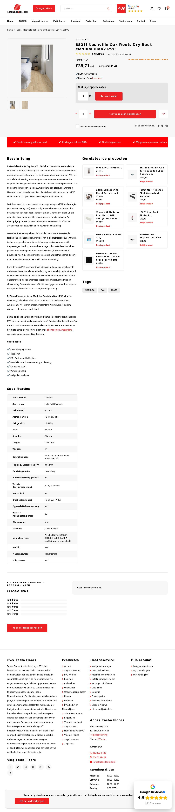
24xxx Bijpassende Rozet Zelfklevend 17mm (107, 193)
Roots (114, 290)
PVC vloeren (59, 21)
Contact (141, 21)
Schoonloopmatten (73, 713)
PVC (103, 290)
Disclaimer (97, 687)
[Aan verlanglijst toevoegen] (163, 114)
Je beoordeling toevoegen (119, 54)
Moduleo (82, 39)
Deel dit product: (145, 126)
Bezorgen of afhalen (102, 683)
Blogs (153, 21)
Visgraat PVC (70, 726)
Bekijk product (103, 175)
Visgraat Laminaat (73, 722)
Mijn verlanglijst (140, 674)
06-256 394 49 (99, 757)
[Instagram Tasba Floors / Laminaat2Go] (26, 767)
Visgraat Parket (71, 735)
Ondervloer (108, 21)
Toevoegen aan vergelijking (93, 126)
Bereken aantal (108, 96)
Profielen (68, 700)
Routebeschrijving (98, 734)
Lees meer (97, 78)
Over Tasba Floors (101, 670)
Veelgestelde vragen (101, 666)
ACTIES (22, 21)
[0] (166, 8)
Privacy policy (98, 696)
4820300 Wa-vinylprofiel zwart (150, 236)
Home (10, 21)
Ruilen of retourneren (102, 700)
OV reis (101, 739)
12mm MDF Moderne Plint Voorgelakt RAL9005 (151, 193)
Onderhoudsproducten (75, 692)
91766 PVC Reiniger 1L (109, 167)
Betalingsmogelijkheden (103, 679)
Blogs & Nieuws (99, 705)
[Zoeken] (108, 8)
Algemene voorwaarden (103, 674)
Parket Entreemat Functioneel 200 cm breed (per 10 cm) (108, 256)
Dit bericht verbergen (32, 801)
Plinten (67, 696)
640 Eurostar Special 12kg (108, 236)
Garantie (96, 692)
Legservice (69, 717)
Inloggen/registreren (143, 666)
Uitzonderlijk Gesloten (102, 709)
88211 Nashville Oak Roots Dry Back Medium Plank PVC (43, 30)
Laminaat (75, 21)
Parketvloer (91, 21)
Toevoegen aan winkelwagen (125, 114)
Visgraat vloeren (40, 21)
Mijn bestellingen (141, 670)
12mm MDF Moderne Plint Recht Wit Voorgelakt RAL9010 (108, 215)
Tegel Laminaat (71, 739)
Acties (67, 666)
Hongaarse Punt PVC (74, 730)
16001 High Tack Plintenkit (149, 214)
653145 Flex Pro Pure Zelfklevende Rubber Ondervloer (152, 170)
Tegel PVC (69, 743)
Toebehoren (125, 21)
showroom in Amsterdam (59, 329)
